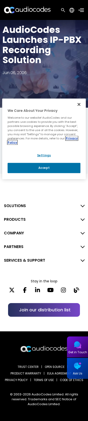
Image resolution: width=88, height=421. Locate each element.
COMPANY (14, 233)
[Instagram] (63, 292)
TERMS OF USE (44, 380)
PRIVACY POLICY (16, 380)
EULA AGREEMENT (59, 373)
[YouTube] (50, 292)
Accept (44, 168)
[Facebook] (24, 292)
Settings (44, 155)
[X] (11, 292)
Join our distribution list (45, 310)
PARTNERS (13, 246)
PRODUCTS (15, 219)
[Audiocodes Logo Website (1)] (27, 10)
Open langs (71, 10)
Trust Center (28, 367)
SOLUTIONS (15, 206)
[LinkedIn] (37, 292)
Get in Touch (77, 352)
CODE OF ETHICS (71, 380)
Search (63, 10)
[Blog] (76, 292)
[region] (44, 139)
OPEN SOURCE (55, 367)
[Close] (79, 104)
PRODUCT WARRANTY (26, 373)
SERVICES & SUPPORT (24, 260)
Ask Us (77, 373)
